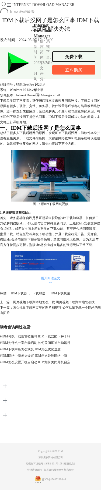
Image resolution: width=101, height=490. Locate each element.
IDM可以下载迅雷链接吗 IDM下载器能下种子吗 (35, 336)
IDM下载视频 (60, 293)
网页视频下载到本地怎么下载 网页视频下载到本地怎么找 (54, 302)
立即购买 (73, 70)
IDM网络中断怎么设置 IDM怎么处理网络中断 (33, 356)
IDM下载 (61, 133)
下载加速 (38, 293)
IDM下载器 (19, 293)
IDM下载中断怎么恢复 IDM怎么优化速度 (30, 349)
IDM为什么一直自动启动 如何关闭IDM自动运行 (35, 343)
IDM (60, 451)
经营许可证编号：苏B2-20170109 (44, 463)
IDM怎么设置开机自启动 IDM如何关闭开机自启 (35, 362)
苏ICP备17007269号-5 (54, 479)
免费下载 (73, 56)
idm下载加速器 (71, 218)
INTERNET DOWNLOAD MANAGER (43, 5)
